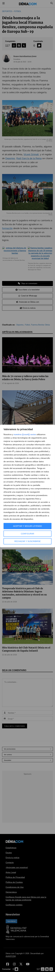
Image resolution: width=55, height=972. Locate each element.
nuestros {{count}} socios (25, 434)
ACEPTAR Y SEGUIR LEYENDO (27, 526)
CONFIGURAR (27, 534)
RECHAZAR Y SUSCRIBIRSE (27, 541)
